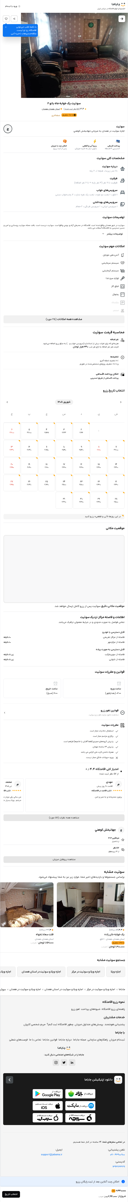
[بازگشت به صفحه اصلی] (9, 1079)
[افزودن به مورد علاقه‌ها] (6, 18)
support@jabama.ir (51, 1154)
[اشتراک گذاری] (14, 18)
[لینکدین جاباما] (72, 1062)
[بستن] (6, 27)
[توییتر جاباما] (64, 1062)
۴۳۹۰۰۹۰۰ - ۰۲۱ (117, 1154)
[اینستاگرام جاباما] (56, 1062)
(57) (72, 109)
